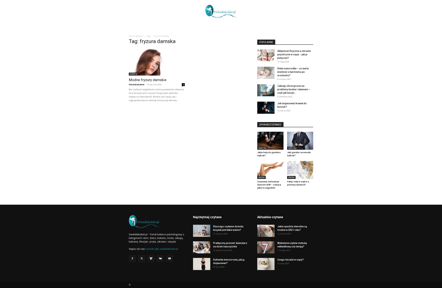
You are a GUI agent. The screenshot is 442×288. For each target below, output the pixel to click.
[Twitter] (141, 258)
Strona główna (136, 36)
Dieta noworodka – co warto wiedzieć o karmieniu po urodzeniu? (293, 72)
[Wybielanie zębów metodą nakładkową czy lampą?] (266, 247)
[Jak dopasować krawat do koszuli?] (266, 108)
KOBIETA (133, 74)
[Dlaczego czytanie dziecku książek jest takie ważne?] (201, 231)
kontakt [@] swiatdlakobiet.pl (162, 248)
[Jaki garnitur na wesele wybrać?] (300, 141)
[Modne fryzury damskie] (157, 62)
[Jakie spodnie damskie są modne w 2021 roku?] (266, 231)
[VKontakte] (160, 258)
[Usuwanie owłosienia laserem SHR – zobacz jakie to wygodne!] (270, 170)
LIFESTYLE (262, 148)
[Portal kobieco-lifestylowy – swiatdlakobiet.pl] (221, 11)
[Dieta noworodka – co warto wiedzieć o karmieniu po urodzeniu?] (266, 73)
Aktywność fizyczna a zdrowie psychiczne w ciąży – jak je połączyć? (294, 54)
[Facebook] (132, 258)
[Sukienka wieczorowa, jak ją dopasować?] (201, 264)
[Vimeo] (150, 258)
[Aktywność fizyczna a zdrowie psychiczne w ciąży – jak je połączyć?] (266, 55)
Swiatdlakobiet (136, 84)
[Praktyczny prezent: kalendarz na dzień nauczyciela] (201, 247)
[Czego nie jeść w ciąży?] (266, 264)
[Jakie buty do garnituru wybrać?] (270, 141)
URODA (261, 177)
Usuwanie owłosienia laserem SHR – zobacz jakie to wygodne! (269, 184)
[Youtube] (169, 258)
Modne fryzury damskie (147, 80)
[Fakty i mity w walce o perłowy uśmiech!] (300, 170)
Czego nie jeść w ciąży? (290, 259)
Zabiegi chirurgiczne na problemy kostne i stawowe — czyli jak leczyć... (293, 89)
